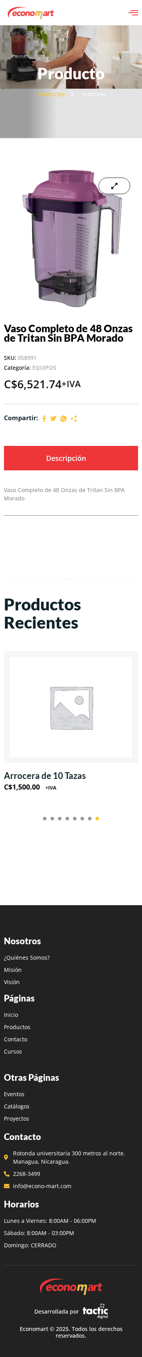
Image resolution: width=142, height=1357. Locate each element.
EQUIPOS (44, 367)
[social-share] (44, 418)
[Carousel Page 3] (60, 818)
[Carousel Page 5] (75, 818)
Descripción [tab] (66, 458)
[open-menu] (133, 12)
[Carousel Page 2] (52, 818)
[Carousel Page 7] (90, 818)
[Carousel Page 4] (67, 818)
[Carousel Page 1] (45, 818)
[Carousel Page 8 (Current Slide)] (97, 818)
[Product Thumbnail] (114, 186)
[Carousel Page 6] (82, 818)
